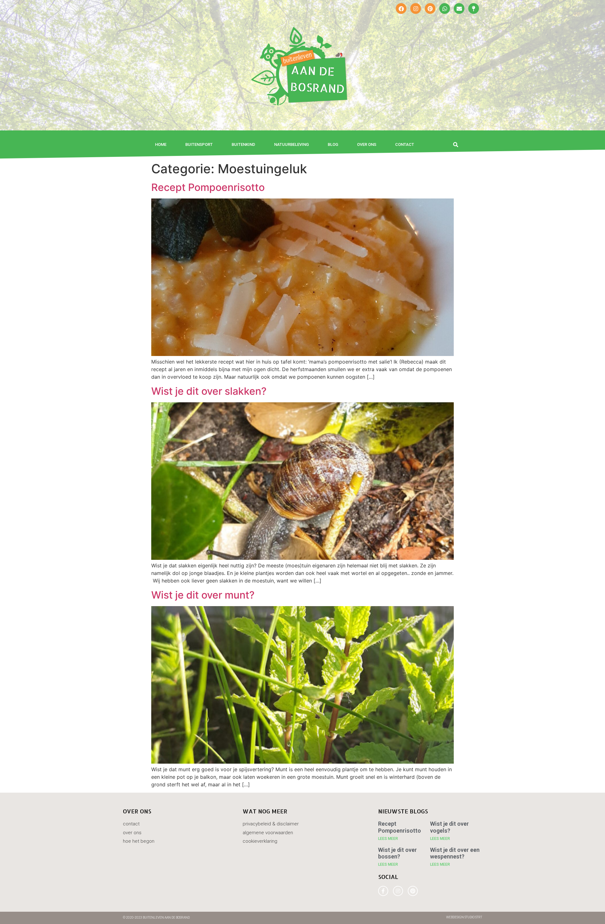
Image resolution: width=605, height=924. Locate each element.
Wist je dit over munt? (203, 595)
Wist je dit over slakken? (209, 391)
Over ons (366, 144)
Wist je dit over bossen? (397, 853)
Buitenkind (243, 144)
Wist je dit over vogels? (449, 827)
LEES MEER (388, 838)
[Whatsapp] (444, 8)
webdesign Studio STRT (464, 917)
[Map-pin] (473, 8)
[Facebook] (401, 8)
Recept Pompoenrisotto (208, 187)
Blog (333, 144)
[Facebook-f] (383, 891)
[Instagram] (415, 8)
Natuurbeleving (291, 144)
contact (404, 144)
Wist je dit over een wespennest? (455, 853)
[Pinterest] (430, 8)
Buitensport (199, 144)
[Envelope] (459, 8)
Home (160, 144)
